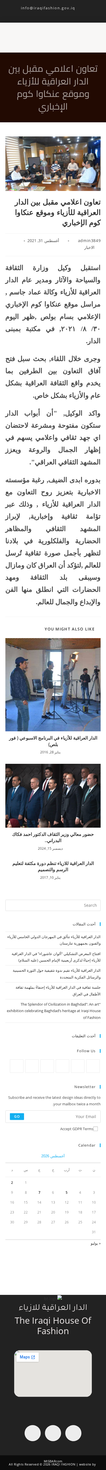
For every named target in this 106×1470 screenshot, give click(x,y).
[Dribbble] (32, 1066)
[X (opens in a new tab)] (65, 13)
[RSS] (16, 1066)
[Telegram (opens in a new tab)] (40, 13)
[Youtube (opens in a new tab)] (45, 13)
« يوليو (96, 1243)
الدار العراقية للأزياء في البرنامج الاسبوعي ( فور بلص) (53, 741)
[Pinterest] (47, 1066)
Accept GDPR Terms (76, 1128)
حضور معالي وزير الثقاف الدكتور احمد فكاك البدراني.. (53, 837)
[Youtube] (33, 1433)
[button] (95, 35)
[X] (93, 1066)
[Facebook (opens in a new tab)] (58, 13)
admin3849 (89, 240)
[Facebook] (78, 1066)
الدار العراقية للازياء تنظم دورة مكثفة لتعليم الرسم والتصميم (53, 866)
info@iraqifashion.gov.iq (53, 7)
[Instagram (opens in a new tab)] (52, 13)
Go (17, 1116)
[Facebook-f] (73, 1433)
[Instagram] (62, 1066)
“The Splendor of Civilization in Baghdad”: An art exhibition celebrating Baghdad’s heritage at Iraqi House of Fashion (54, 1011)
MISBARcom (53, 1461)
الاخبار (89, 247)
